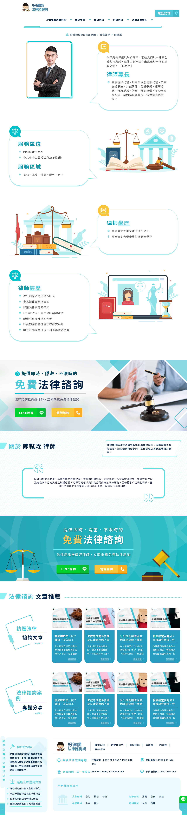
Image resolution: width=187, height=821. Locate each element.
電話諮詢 (164, 13)
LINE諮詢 (26, 412)
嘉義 (144, 796)
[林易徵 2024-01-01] (184, 809)
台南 (153, 796)
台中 (88, 803)
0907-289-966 (111, 760)
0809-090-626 (165, 760)
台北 (88, 796)
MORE (37, 643)
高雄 (161, 796)
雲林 (96, 803)
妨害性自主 (117, 745)
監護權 (149, 745)
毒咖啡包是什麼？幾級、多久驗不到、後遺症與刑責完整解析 (66, 641)
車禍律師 (135, 745)
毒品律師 (100, 749)
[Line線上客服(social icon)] (183, 799)
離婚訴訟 (100, 745)
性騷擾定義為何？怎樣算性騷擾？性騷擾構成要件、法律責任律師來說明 (164, 641)
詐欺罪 (163, 745)
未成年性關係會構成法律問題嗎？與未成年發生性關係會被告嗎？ (98, 641)
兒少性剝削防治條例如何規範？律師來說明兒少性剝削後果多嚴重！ (131, 641)
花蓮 (153, 803)
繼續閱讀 (72, 658)
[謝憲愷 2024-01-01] (2, 809)
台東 (144, 803)
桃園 (96, 796)
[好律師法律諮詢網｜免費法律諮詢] (28, 6)
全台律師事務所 (68, 786)
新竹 (104, 796)
